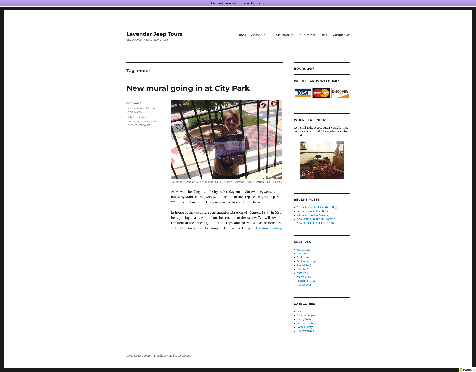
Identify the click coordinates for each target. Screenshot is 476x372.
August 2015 (304, 265)
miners (145, 120)
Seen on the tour (146, 107)
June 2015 (302, 269)
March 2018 (304, 249)
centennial (133, 120)
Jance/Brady (304, 319)
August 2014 (304, 284)
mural (138, 124)
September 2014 (306, 280)
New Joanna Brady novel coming (316, 219)
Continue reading (269, 228)
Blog (324, 35)
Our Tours (281, 35)
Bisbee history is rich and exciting (317, 207)
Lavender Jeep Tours (154, 34)
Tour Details (307, 35)
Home (241, 35)
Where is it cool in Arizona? (313, 215)
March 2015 (304, 277)
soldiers (147, 124)
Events (130, 107)
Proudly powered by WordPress (172, 355)
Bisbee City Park (136, 117)
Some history (134, 111)
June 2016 (302, 253)
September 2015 (306, 261)
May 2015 (302, 273)
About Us (258, 35)
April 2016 (303, 257)
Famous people (306, 315)
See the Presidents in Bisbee (313, 211)
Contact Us (341, 35)
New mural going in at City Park (188, 88)
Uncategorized (305, 331)
